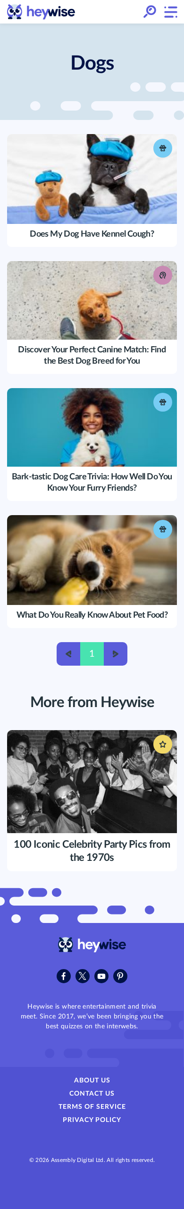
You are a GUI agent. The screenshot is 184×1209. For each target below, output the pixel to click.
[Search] (150, 12)
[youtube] (101, 976)
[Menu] (170, 11)
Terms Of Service (92, 1107)
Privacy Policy (92, 1120)
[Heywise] (92, 950)
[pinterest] (120, 976)
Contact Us (92, 1093)
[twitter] (82, 976)
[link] (41, 12)
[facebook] (64, 976)
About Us (92, 1080)
